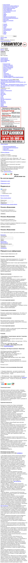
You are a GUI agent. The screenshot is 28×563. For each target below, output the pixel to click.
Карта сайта (6, 19)
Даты (4, 72)
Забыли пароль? (4, 242)
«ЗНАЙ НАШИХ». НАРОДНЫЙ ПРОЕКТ (13, 77)
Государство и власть (8, 66)
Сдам (2, 96)
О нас (4, 13)
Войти (4, 21)
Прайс (4, 15)
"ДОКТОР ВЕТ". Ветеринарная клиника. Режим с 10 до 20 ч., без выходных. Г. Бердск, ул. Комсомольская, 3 (14, 85)
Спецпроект (6, 73)
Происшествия (6, 63)
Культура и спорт (7, 68)
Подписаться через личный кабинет (9, 204)
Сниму (2, 95)
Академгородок (7, 12)
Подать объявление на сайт (9, 10)
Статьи (15, 7)
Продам (2, 100)
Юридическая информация (9, 16)
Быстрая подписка (5, 195)
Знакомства (3, 102)
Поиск (4, 4)
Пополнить (3, 234)
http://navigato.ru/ (17, 481)
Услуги (2, 91)
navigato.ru (24, 377)
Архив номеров (4, 59)
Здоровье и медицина (8, 76)
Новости (17, 5)
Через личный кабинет (6, 198)
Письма (5, 71)
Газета (13, 8)
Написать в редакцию (8, 20)
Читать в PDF (4, 37)
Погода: (2, 49)
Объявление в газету (5, 181)
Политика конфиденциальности (10, 18)
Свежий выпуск (4, 57)
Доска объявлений (7, 9)
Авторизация (4, 248)
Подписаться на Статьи (8, 7)
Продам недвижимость (6, 99)
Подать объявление (7, 8)
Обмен (2, 105)
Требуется (3, 93)
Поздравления (4, 106)
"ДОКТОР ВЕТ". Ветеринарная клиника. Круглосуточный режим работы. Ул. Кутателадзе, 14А (13, 81)
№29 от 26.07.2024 (7, 79)
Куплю (2, 97)
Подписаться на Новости (9, 5)
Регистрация (3, 241)
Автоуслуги (3, 89)
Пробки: (2, 50)
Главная (8, 4)
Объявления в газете (7, 193)
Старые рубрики (7, 74)
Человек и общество (8, 65)
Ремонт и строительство (6, 90)
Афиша (5, 14)
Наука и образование (8, 67)
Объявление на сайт (5, 183)
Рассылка (4, 189)
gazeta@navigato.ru (8, 171)
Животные (5, 70)
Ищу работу (3, 94)
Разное (2, 104)
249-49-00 (3, 83)
